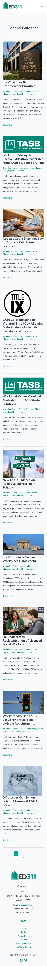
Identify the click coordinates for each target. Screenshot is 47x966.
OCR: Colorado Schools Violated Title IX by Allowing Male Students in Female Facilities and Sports (23, 325)
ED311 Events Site (23, 943)
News (23, 924)
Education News (9, 94)
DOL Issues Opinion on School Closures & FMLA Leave (20, 801)
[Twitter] (25, 960)
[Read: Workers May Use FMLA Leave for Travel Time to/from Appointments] (23, 702)
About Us (24, 921)
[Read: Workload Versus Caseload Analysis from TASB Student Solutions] (23, 386)
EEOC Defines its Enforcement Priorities (19, 84)
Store (23, 928)
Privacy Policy (23, 936)
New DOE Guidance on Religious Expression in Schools (19, 483)
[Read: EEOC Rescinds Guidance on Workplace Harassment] (23, 544)
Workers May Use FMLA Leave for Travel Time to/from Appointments (20, 719)
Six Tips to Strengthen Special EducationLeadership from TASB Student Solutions (23, 158)
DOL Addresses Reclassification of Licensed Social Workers (22, 640)
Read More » (8, 125)
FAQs (23, 932)
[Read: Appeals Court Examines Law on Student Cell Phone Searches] (23, 223)
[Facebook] (21, 960)
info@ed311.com (26, 905)
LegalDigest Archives (23, 947)
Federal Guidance (29, 91)
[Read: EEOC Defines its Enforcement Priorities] (22, 60)
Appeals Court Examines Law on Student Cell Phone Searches (23, 242)
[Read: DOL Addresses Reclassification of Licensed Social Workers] (23, 621)
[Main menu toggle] (41, 6)
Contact (23, 940)
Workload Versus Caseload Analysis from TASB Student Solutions (23, 400)
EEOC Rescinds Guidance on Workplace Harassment (22, 559)
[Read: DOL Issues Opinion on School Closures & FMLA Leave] (22, 780)
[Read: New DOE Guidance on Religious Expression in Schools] (23, 464)
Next (25, 858)
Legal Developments (26, 94)
